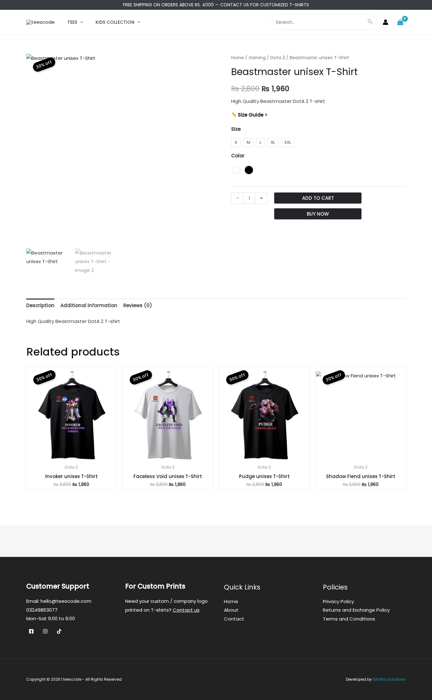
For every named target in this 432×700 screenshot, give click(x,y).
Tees (72, 22)
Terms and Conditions (349, 618)
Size (236, 129)
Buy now (318, 214)
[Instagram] (45, 631)
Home (237, 58)
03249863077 (42, 610)
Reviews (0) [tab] (137, 305)
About (231, 610)
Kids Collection (115, 22)
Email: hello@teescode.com (58, 601)
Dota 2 (277, 58)
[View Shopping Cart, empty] (400, 22)
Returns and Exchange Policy (356, 610)
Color (237, 155)
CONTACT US (234, 5)
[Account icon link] (385, 22)
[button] (80, 22)
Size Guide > (252, 114)
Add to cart (318, 198)
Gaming (257, 58)
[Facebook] (31, 631)
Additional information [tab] (88, 305)
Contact (234, 618)
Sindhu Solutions (389, 679)
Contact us (186, 610)
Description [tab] (40, 305)
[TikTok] (59, 631)
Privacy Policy (338, 601)
